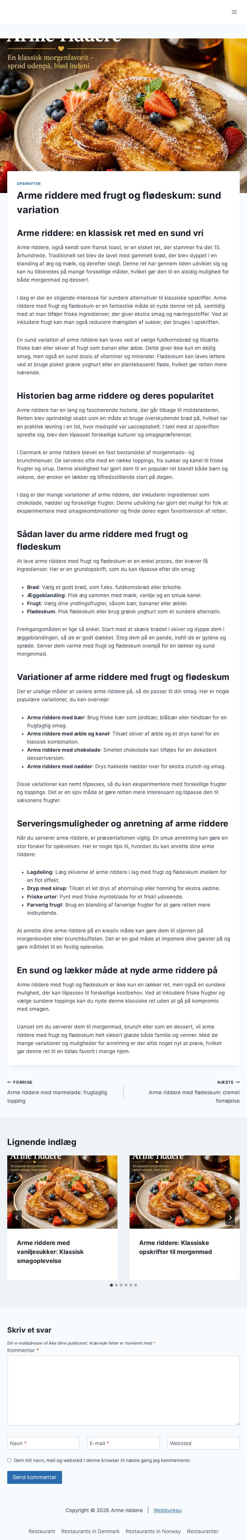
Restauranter (202, 1531)
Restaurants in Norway (153, 1531)
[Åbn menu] (234, 12)
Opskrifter (29, 183)
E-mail (99, 1443)
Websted (181, 1443)
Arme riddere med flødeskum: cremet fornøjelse (194, 1092)
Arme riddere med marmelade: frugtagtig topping (57, 1092)
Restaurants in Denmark (90, 1531)
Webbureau (168, 1510)
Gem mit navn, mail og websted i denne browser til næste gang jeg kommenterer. (102, 1460)
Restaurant (42, 1531)
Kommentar (23, 1350)
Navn (18, 1443)
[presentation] (62, 1192)
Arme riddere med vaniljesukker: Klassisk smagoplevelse (50, 1251)
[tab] (111, 1285)
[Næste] (230, 1217)
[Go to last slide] (17, 1217)
